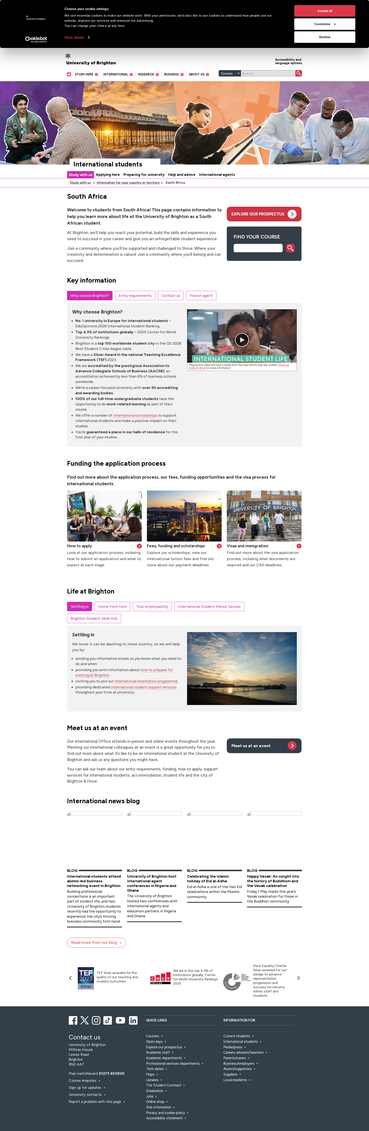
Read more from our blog (94, 942)
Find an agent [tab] (201, 295)
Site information (158, 1107)
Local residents (235, 1080)
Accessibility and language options (288, 61)
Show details (74, 37)
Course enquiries (83, 1080)
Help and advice (181, 174)
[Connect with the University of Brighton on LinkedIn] (133, 1020)
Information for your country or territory (128, 183)
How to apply (79, 545)
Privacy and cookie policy (165, 1113)
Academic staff (158, 1052)
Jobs (150, 1096)
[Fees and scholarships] (184, 516)
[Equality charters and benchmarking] (237, 982)
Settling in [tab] (79, 606)
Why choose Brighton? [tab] (90, 295)
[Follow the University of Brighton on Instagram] (96, 1020)
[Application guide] (104, 516)
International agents (217, 174)
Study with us (80, 175)
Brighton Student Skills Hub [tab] (94, 618)
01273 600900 (112, 1073)
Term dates (155, 1069)
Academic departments (164, 1058)
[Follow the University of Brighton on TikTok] (108, 1020)
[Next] (297, 978)
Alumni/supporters (237, 1069)
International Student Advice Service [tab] (209, 606)
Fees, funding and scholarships (176, 545)
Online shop (155, 1101)
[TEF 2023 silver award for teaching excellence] (86, 978)
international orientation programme (146, 681)
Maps (150, 1074)
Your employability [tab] (152, 606)
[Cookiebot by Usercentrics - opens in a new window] (36, 39)
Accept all (325, 11)
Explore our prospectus (257, 214)
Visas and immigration (247, 545)
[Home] (70, 74)
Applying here (108, 174)
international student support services (144, 687)
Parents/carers (234, 1058)
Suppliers (230, 1074)
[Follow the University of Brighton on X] (84, 1020)
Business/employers (238, 1063)
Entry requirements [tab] (135, 295)
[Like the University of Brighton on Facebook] (73, 1020)
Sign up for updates (85, 1087)
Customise (322, 24)
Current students (236, 1036)
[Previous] (71, 978)
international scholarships (135, 415)
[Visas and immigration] (264, 516)
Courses (152, 1036)
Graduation (154, 1091)
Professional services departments (173, 1063)
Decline (324, 37)
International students (107, 164)
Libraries (152, 1080)
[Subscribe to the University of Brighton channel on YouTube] (121, 1020)
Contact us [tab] (170, 295)
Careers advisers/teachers (243, 1052)
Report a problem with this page (95, 1101)
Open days (154, 1041)
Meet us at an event (251, 745)
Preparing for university (144, 174)
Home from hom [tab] (112, 606)
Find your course (257, 237)
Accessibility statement (164, 1118)
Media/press (232, 1047)
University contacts (85, 1094)
